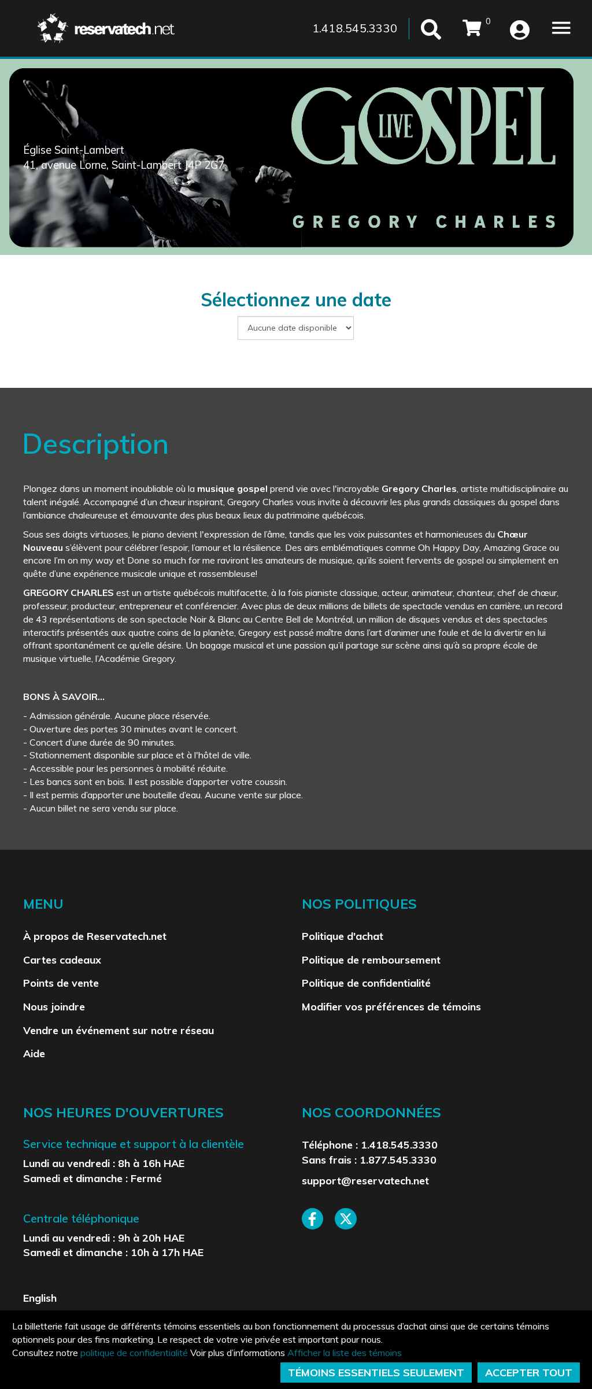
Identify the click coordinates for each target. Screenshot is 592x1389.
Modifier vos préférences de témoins (391, 1006)
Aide (34, 1053)
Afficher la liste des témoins (344, 1352)
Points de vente (61, 982)
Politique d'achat (342, 935)
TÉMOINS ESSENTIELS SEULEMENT (376, 1372)
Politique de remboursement (371, 959)
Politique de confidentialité (366, 982)
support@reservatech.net (365, 1180)
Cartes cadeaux (62, 959)
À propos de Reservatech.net (94, 935)
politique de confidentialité (134, 1352)
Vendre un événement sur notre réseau (118, 1030)
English (40, 1297)
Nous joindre (54, 1006)
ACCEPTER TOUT (528, 1372)
